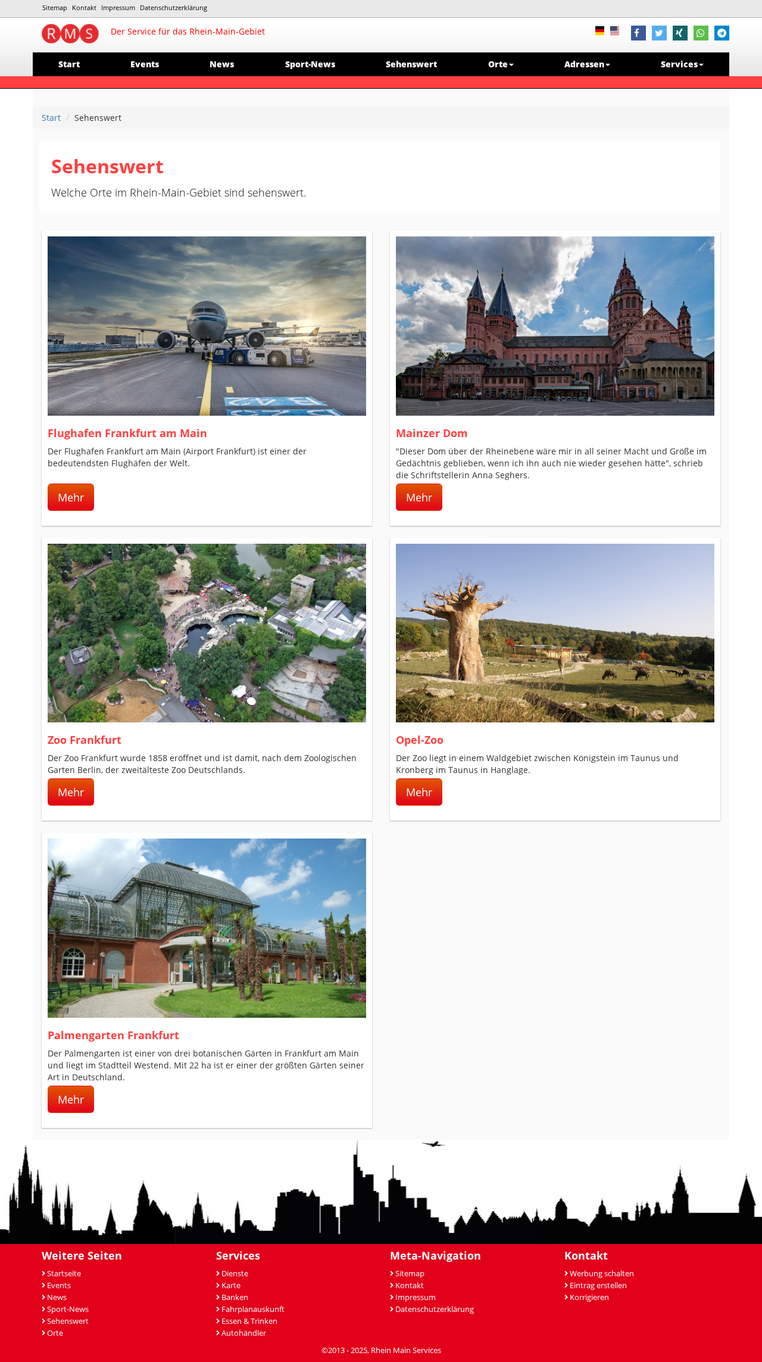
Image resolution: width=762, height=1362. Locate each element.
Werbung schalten (602, 1274)
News (222, 64)
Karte (231, 1285)
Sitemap (54, 7)
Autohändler (243, 1333)
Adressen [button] (584, 64)
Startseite (64, 1274)
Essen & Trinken (249, 1321)
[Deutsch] (602, 29)
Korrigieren (589, 1297)
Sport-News (310, 64)
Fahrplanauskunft (253, 1309)
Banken (234, 1297)
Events (144, 64)
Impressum (118, 7)
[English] (617, 29)
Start (69, 64)
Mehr (71, 497)
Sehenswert (411, 64)
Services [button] (679, 64)
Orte (55, 1333)
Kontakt (84, 7)
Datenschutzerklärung (173, 7)
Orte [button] (498, 64)
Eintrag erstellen (598, 1285)
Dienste (234, 1274)
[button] (638, 34)
